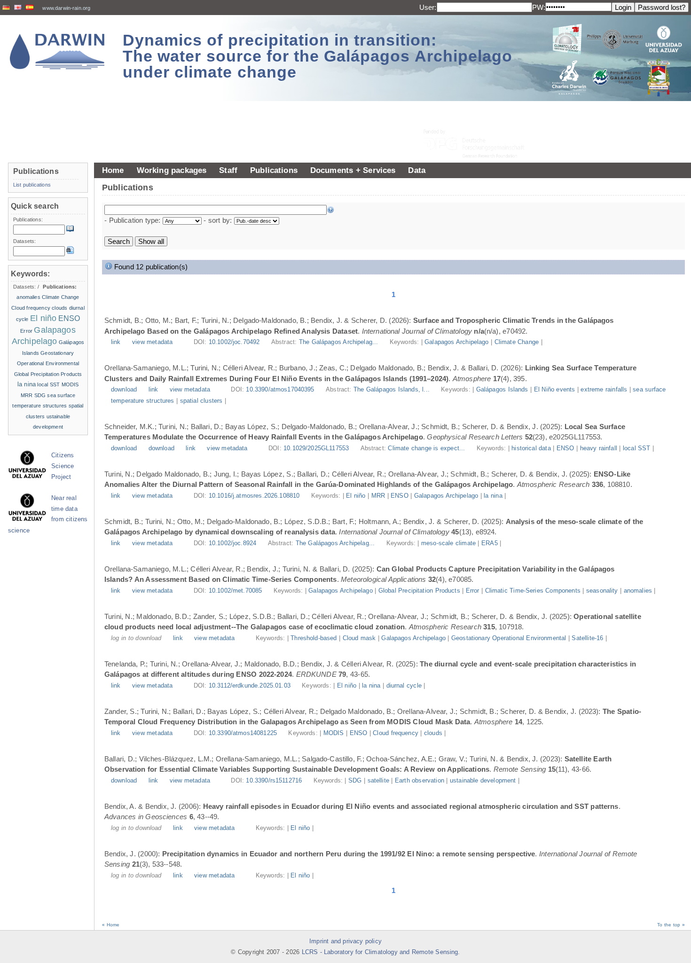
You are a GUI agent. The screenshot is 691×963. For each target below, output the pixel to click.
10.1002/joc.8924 (232, 543)
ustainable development (483, 780)
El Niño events (554, 389)
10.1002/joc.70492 (234, 342)
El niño (355, 496)
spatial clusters (201, 401)
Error (472, 590)
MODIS (333, 733)
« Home (110, 924)
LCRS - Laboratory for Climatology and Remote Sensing (380, 952)
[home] (57, 51)
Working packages (172, 170)
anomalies (638, 590)
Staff (228, 170)
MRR (378, 496)
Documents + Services (353, 170)
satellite (378, 780)
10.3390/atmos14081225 (243, 733)
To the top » (671, 924)
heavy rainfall (598, 448)
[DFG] (479, 122)
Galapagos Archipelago (456, 342)
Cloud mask (359, 638)
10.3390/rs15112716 (274, 780)
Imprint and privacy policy (345, 941)
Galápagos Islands (502, 389)
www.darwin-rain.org (66, 8)
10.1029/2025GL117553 (316, 448)
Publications (274, 170)
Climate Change (517, 342)
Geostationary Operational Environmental (508, 638)
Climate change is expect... (427, 448)
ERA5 (489, 543)
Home (113, 170)
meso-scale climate (448, 543)
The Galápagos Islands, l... (392, 389)
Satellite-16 (587, 638)
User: (428, 7)
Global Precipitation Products (419, 590)
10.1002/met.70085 (235, 590)
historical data (531, 448)
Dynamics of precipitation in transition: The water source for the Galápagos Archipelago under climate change (317, 56)
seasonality (602, 590)
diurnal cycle (404, 685)
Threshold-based (314, 638)
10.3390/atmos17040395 (280, 389)
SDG (354, 780)
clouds (433, 733)
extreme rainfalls (604, 389)
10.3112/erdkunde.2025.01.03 (250, 685)
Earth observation (419, 780)
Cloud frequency (395, 733)
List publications (32, 185)
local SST (637, 448)
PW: (538, 7)
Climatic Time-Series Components (533, 590)
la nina (493, 496)
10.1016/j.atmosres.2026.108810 (254, 496)
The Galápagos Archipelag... (339, 342)
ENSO (565, 448)
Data (416, 170)
